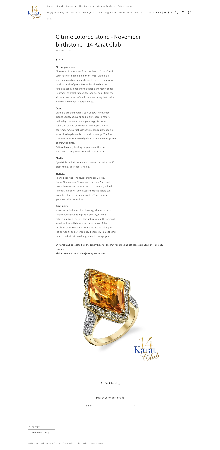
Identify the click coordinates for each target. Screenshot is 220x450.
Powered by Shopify (52, 443)
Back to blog (112, 383)
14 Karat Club (39, 443)
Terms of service (97, 443)
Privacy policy (82, 443)
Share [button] (61, 59)
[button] (66, 6)
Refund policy (68, 443)
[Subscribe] (133, 405)
